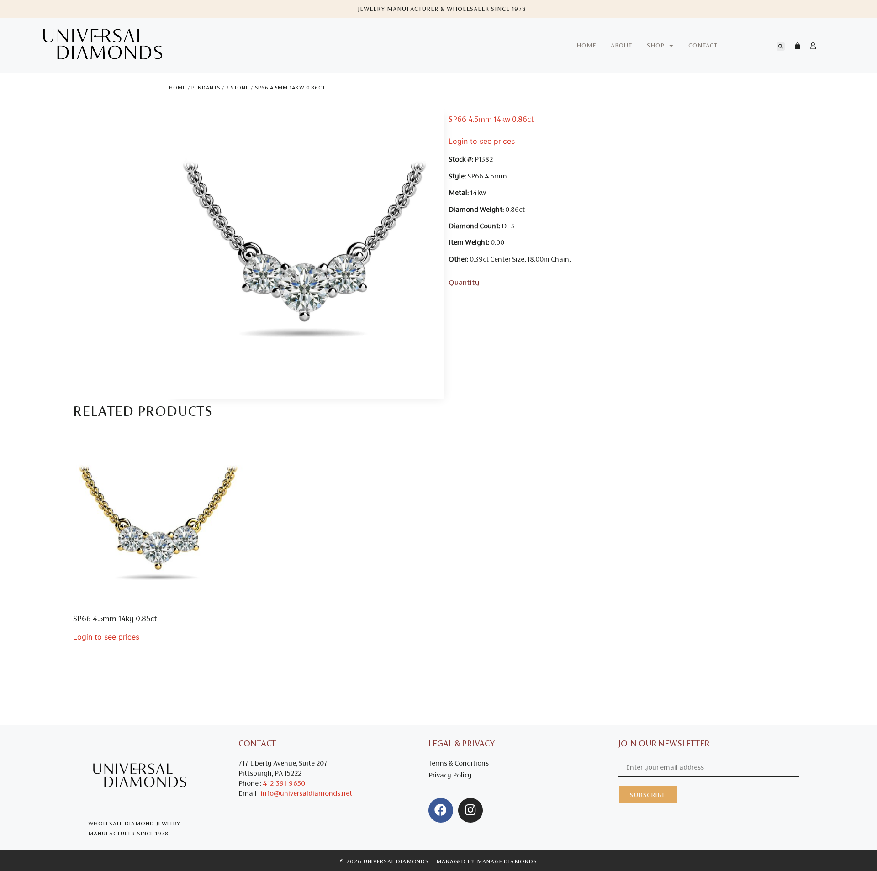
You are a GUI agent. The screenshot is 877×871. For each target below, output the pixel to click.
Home (586, 45)
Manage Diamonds (507, 861)
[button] (781, 46)
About (621, 45)
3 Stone (237, 87)
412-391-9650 (284, 783)
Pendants (205, 87)
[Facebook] (440, 810)
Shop (656, 45)
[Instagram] (470, 810)
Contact (703, 45)
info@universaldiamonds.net (306, 793)
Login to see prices (482, 141)
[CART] (793, 45)
